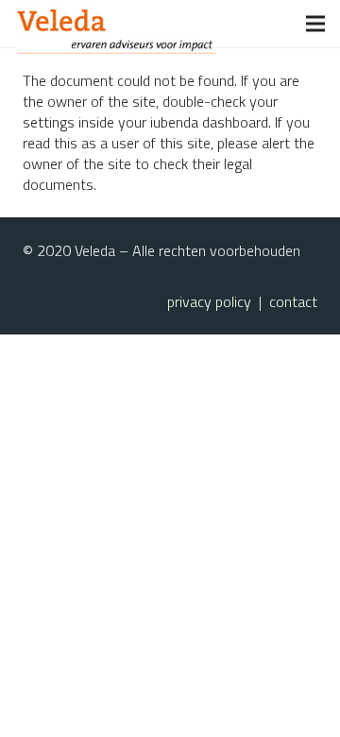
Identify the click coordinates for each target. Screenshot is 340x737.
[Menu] (315, 23)
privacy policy (209, 301)
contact (293, 301)
